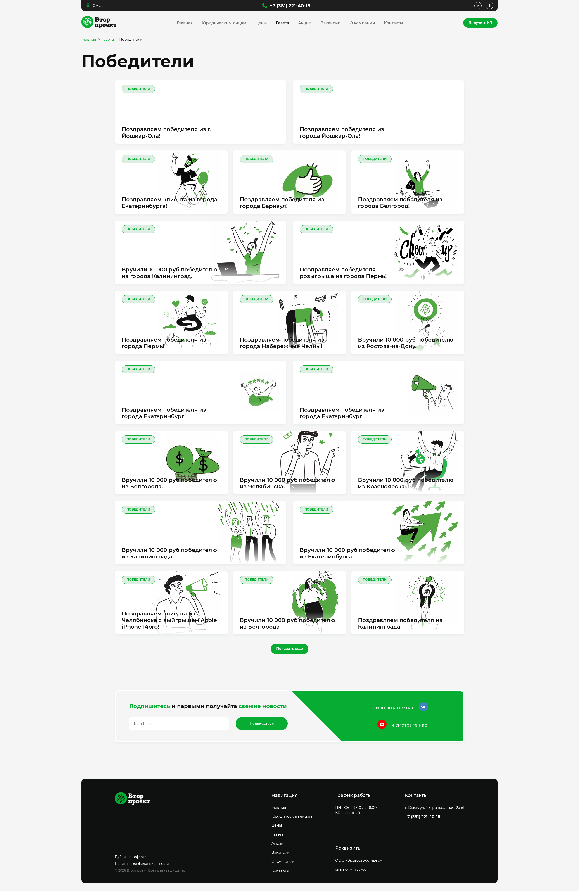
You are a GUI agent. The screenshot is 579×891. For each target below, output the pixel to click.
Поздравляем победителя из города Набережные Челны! (282, 343)
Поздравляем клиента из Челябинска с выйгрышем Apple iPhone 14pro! (169, 620)
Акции (304, 23)
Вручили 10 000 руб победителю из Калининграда (169, 553)
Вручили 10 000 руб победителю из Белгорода (287, 623)
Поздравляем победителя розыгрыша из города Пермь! (343, 272)
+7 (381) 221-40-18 (290, 5)
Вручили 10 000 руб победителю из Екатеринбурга (347, 553)
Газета (282, 23)
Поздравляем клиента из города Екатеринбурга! (169, 202)
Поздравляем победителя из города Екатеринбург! (164, 413)
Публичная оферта (130, 857)
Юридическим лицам (224, 23)
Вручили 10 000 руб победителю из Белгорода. (169, 483)
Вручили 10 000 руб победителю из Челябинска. (287, 483)
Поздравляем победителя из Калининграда (400, 623)
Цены (261, 23)
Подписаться (262, 723)
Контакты (393, 23)
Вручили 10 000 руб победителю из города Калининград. (169, 272)
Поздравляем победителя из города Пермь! (164, 343)
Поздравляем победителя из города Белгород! (400, 202)
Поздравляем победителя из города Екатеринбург (342, 413)
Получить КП (480, 23)
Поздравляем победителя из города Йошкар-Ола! (342, 132)
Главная (185, 23)
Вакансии (330, 23)
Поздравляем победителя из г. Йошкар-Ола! (166, 132)
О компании (362, 23)
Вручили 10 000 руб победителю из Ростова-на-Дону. (405, 343)
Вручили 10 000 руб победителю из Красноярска (405, 483)
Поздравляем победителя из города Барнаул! (282, 202)
